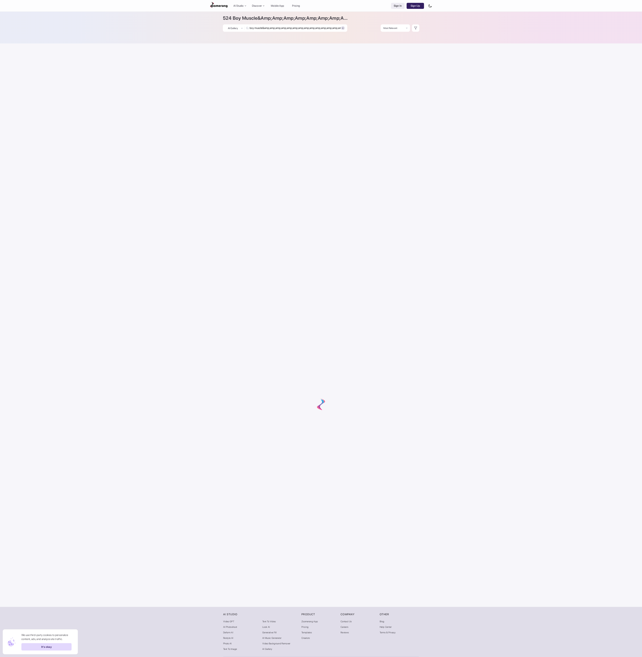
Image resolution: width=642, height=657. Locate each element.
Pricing (296, 5)
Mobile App (277, 5)
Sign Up (415, 5)
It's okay (46, 646)
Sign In (398, 5)
